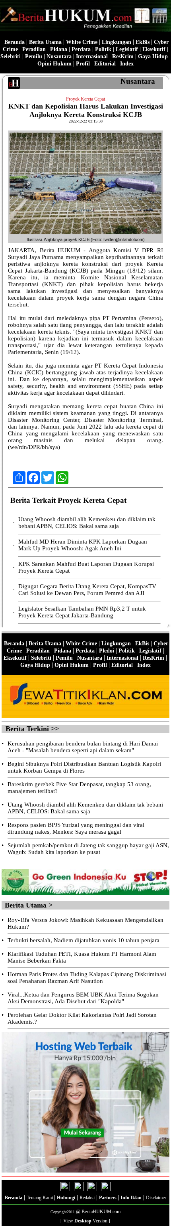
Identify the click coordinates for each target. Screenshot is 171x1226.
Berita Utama (45, 42)
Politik (103, 49)
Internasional (92, 56)
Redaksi (87, 1197)
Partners (108, 1197)
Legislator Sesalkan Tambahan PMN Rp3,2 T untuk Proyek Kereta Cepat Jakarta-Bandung (82, 612)
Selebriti (10, 56)
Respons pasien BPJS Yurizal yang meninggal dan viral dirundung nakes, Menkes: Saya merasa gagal (76, 828)
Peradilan (34, 49)
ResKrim (123, 56)
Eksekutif (153, 49)
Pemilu (33, 56)
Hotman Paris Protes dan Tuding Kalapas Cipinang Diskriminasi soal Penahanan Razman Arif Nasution (87, 977)
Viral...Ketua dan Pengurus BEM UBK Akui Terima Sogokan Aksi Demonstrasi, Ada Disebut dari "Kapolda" (83, 998)
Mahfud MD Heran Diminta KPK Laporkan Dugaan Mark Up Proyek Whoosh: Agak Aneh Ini (82, 545)
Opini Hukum (54, 64)
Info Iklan (131, 1197)
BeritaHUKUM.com (101, 1211)
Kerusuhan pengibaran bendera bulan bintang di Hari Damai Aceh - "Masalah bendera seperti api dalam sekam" (83, 746)
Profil (82, 64)
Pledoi (106, 651)
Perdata (81, 49)
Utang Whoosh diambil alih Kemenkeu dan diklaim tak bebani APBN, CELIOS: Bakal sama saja (86, 522)
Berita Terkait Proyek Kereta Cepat (68, 500)
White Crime (81, 42)
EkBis (143, 42)
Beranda (14, 42)
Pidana (58, 49)
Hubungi (66, 1197)
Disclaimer (156, 1197)
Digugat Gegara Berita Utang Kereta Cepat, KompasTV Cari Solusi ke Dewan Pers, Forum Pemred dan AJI (87, 589)
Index (127, 64)
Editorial (105, 64)
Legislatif (127, 49)
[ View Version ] (85, 1221)
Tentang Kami (40, 1197)
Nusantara (59, 56)
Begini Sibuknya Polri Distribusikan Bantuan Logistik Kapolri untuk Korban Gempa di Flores (84, 767)
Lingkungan (116, 42)
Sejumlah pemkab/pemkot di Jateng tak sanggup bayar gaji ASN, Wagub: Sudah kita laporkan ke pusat (88, 848)
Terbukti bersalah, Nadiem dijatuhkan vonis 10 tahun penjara (83, 940)
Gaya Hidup (153, 56)
